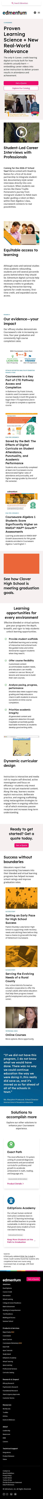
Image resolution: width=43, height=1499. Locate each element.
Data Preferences (8, 1485)
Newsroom (6, 1434)
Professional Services (10, 1369)
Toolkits (5, 1412)
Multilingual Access (9, 1318)
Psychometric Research (10, 1387)
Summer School (8, 1321)
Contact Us (6, 1471)
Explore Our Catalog (21, 88)
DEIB (4, 1438)
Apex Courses (7, 1339)
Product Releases (8, 1456)
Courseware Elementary (12, 1343)
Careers (5, 1442)
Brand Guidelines (8, 1473)
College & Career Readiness (12, 1303)
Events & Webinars (9, 1420)
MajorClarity (7, 1332)
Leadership (6, 1431)
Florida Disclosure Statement (12, 1482)
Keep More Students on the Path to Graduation (20, 1240)
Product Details (14, 1184)
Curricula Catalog (8, 1372)
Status (5, 1459)
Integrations (7, 1452)
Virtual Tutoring (8, 1361)
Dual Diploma (7, 1288)
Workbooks (6, 1409)
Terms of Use (7, 1480)
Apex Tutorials (7, 1350)
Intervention (7, 1296)
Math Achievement (9, 1307)
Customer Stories (8, 1398)
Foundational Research (10, 1391)
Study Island (7, 1354)
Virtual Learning (8, 1299)
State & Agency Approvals (11, 1394)
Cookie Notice (7, 1478)
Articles (5, 1416)
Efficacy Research (8, 1383)
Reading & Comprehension (12, 1310)
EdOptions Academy (9, 1358)
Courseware (7, 1336)
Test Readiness (8, 1314)
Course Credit (7, 1292)
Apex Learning (7, 1365)
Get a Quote (21, 83)
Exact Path (6, 1347)
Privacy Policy (7, 1475)
